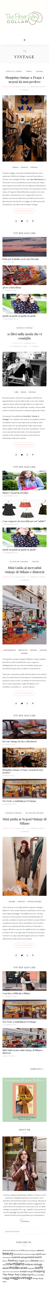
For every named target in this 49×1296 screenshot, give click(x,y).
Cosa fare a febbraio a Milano (16, 993)
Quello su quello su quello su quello (19, 316)
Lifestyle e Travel (14, 71)
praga (15, 167)
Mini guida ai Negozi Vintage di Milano (25, 821)
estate (31, 1257)
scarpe (23, 1271)
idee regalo (19, 1260)
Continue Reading (24, 211)
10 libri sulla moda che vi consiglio (24, 336)
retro (8, 1272)
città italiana (6, 1257)
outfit (39, 1267)
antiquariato (10, 650)
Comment (25, 90)
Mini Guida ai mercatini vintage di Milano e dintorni (24, 570)
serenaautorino (37, 87)
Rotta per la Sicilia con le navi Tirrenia (20, 259)
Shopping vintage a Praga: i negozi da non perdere (24, 79)
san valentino (14, 1272)
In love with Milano (19, 562)
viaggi (6, 1278)
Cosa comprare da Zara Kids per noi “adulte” (24, 521)
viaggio (24, 167)
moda (23, 392)
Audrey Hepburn (30, 1250)
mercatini (23, 650)
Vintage (39, 71)
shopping (39, 1271)
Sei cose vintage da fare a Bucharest (19, 741)
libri (17, 392)
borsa (16, 1254)
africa (12, 1250)
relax (4, 1272)
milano (12, 901)
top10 (30, 1274)
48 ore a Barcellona (11, 287)
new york (31, 1268)
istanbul (27, 1261)
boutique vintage (29, 1254)
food (11, 1260)
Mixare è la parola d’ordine (15, 492)
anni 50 (17, 1250)
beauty (7, 1253)
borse (21, 1254)
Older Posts (36, 1069)
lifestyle (34, 1260)
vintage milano (35, 901)
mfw (9, 1264)
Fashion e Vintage (24, 328)
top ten (36, 1275)
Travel (29, 71)
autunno (40, 1250)
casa (44, 1254)
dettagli (24, 1257)
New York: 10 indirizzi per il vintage (19, 801)
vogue (4, 1281)
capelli (38, 1254)
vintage (34, 167)
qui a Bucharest (37, 179)
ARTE (22, 1250)
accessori (6, 1250)
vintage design (38, 1278)
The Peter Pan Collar (14, 1274)
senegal (30, 1271)
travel (41, 1275)
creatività (15, 1257)
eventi (38, 1257)
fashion (4, 1261)
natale (23, 1268)
